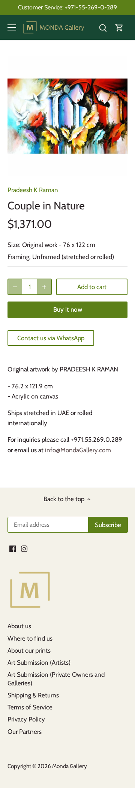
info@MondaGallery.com (78, 450)
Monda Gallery (69, 766)
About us (19, 626)
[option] (68, 116)
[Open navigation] (12, 27)
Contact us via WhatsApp (50, 338)
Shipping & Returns (33, 695)
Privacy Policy (26, 719)
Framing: (19, 257)
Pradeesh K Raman (33, 190)
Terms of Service (30, 707)
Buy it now (67, 309)
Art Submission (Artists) (39, 662)
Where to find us (30, 638)
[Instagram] (24, 548)
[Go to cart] (119, 27)
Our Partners (25, 731)
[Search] (102, 27)
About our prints (29, 650)
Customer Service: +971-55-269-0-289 (67, 7)
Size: (14, 245)
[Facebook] (12, 548)
